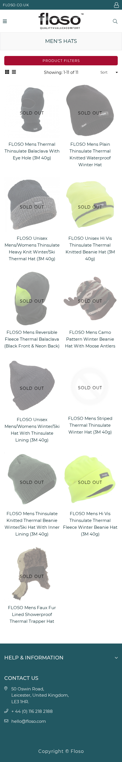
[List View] (14, 73)
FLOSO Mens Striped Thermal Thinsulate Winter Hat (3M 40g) (90, 425)
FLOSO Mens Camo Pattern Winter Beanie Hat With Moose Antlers (90, 339)
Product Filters (61, 61)
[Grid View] (7, 73)
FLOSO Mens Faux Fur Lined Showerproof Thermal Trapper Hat (32, 614)
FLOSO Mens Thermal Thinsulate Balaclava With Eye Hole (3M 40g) (32, 151)
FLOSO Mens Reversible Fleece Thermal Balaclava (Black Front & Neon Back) (32, 339)
